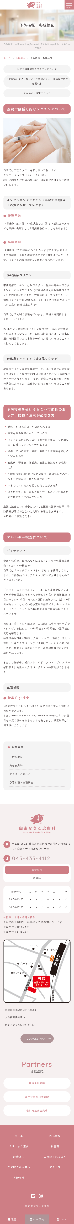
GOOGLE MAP (36, 1038)
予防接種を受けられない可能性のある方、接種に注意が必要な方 (37, 81)
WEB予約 (38, 1219)
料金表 (55, 1146)
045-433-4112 (31, 858)
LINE (63, 1219)
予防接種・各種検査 (21, 782)
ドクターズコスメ (20, 774)
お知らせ (19, 1177)
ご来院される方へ (55, 1156)
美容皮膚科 (16, 765)
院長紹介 (55, 1136)
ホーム (19, 1136)
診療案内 (19, 1156)
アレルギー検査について (37, 93)
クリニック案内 (19, 1146)
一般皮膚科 (16, 757)
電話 (14, 1219)
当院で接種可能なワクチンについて (37, 69)
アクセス (55, 1167)
